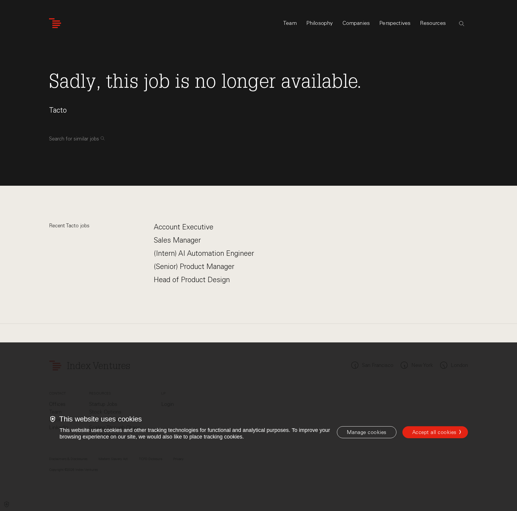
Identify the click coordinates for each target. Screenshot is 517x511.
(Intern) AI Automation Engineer (204, 253)
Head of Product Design (192, 279)
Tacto (58, 110)
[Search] (461, 23)
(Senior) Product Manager (194, 266)
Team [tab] (290, 23)
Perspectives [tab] (394, 23)
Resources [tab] (433, 23)
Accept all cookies (434, 432)
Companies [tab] (356, 23)
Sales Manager (177, 240)
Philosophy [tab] (319, 23)
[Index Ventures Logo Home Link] (55, 23)
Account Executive (183, 227)
